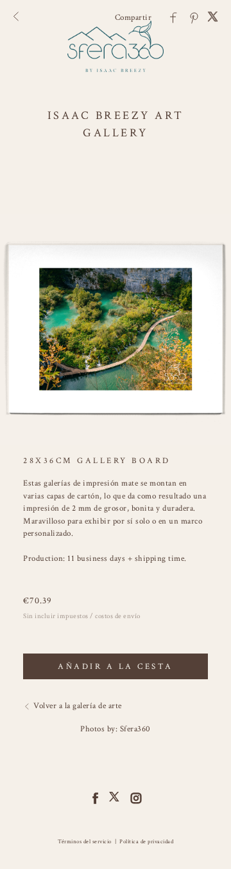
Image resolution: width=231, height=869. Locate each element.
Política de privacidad (146, 841)
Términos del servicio (85, 841)
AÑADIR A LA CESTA (115, 666)
